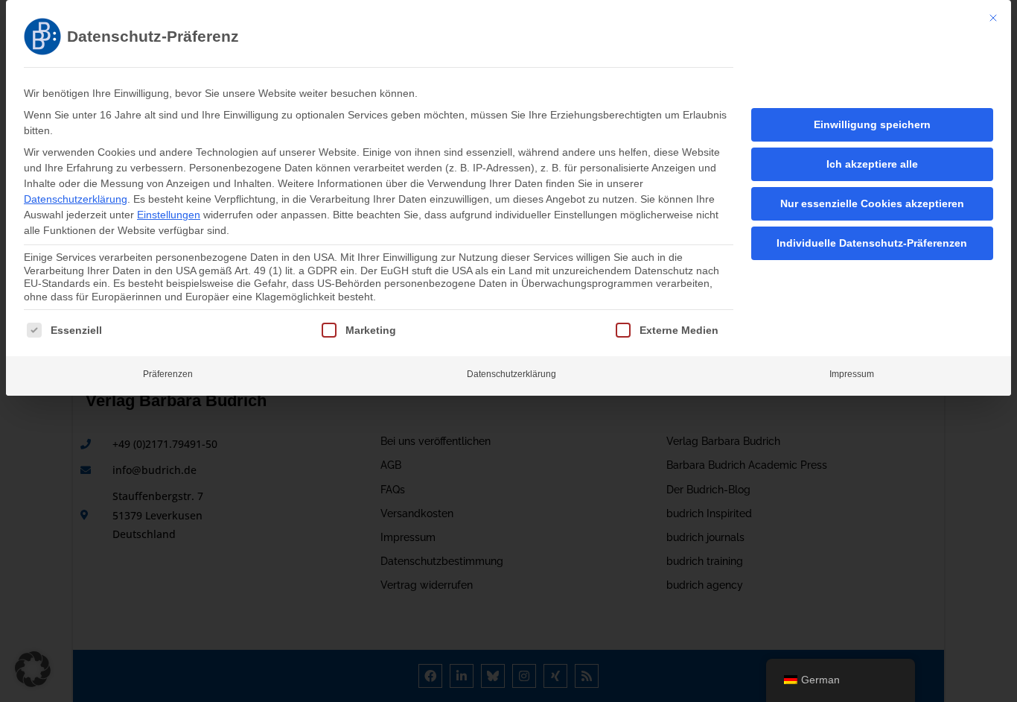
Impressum (851, 374)
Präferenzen (168, 374)
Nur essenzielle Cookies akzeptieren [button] (872, 203)
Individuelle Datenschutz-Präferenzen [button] (872, 243)
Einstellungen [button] (168, 215)
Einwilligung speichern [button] (872, 124)
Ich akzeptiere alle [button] (872, 164)
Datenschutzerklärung (75, 199)
